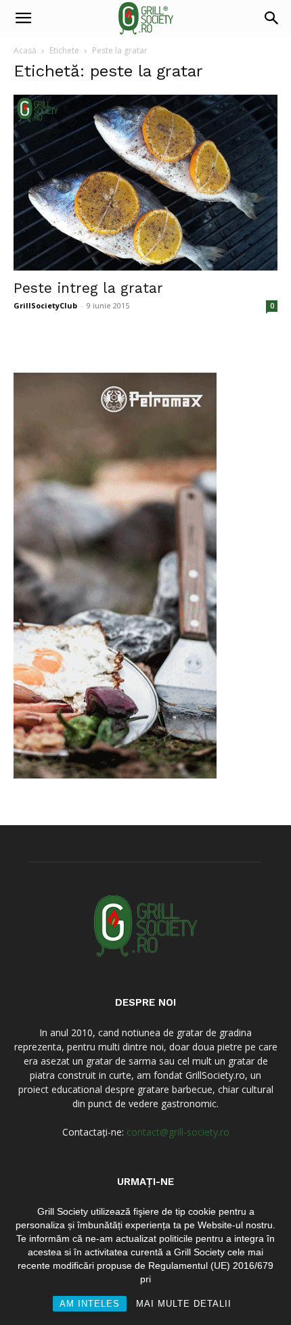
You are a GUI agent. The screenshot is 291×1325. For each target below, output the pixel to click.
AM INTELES (90, 1304)
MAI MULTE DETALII (183, 1304)
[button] (23, 18)
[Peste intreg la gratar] (145, 183)
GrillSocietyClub (45, 305)
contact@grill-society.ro (178, 1131)
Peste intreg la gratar (88, 287)
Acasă (25, 50)
